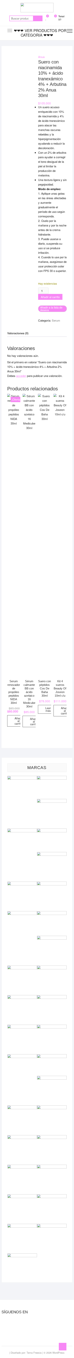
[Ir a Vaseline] (22, 1256)
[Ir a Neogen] (52, 1027)
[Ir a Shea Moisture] (22, 1167)
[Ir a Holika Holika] (22, 968)
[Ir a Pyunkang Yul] (52, 1108)
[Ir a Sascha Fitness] (52, 1137)
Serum (56, 320)
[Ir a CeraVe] (52, 854)
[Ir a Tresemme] (22, 1226)
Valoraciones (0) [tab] (17, 333)
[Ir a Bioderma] (22, 831)
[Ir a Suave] (22, 1196)
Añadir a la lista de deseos (51, 308)
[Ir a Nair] (22, 1027)
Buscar (38, 18)
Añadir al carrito (50, 297)
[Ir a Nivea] (52, 1056)
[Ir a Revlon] (22, 1137)
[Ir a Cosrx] (22, 884)
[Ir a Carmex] (52, 831)
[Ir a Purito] (22, 1108)
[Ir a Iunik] (52, 968)
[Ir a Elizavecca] (52, 884)
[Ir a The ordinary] (52, 1196)
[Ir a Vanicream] (52, 1226)
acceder (21, 376)
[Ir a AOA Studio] (52, 778)
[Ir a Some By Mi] (52, 1167)
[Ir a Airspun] (22, 778)
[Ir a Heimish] (52, 938)
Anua (41, 57)
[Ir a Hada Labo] (52, 913)
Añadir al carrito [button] (18, 720)
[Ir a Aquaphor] (52, 801)
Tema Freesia (34, 1352)
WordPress (58, 1352)
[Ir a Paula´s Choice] (52, 1078)
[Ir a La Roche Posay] (52, 997)
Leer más (48, 709)
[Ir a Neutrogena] (22, 1056)
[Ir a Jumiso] (22, 997)
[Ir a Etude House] (22, 913)
